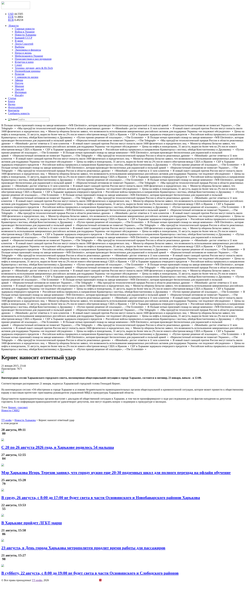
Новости (13, 25)
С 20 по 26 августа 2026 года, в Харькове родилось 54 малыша (57, 447)
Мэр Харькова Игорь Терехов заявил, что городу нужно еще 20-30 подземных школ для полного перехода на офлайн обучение (116, 472)
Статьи (12, 98)
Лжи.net (19, 89)
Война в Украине (25, 31)
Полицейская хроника (27, 71)
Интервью (21, 92)
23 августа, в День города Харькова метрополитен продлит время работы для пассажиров (83, 548)
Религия (19, 74)
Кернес (12, 407)
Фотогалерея (15, 107)
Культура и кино (24, 62)
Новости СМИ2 (10, 410)
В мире (19, 40)
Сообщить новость (19, 113)
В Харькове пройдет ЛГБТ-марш (31, 523)
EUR (11, 16)
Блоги (11, 101)
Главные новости (25, 28)
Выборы (19, 46)
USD (11, 13)
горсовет (23, 407)
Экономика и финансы (28, 49)
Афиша (19, 80)
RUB (11, 19)
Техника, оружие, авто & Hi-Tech (34, 68)
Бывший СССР (23, 37)
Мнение (19, 86)
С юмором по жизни (26, 77)
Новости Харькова (25, 34)
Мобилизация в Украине (29, 55)
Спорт (18, 65)
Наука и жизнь (23, 52)
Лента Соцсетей (24, 43)
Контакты (13, 110)
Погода (19, 83)
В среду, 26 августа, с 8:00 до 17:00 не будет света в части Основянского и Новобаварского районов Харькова (100, 497)
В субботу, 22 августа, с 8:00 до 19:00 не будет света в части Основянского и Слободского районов (90, 573)
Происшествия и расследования (33, 58)
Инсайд (19, 95)
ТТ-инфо (37, 580)
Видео (11, 104)
